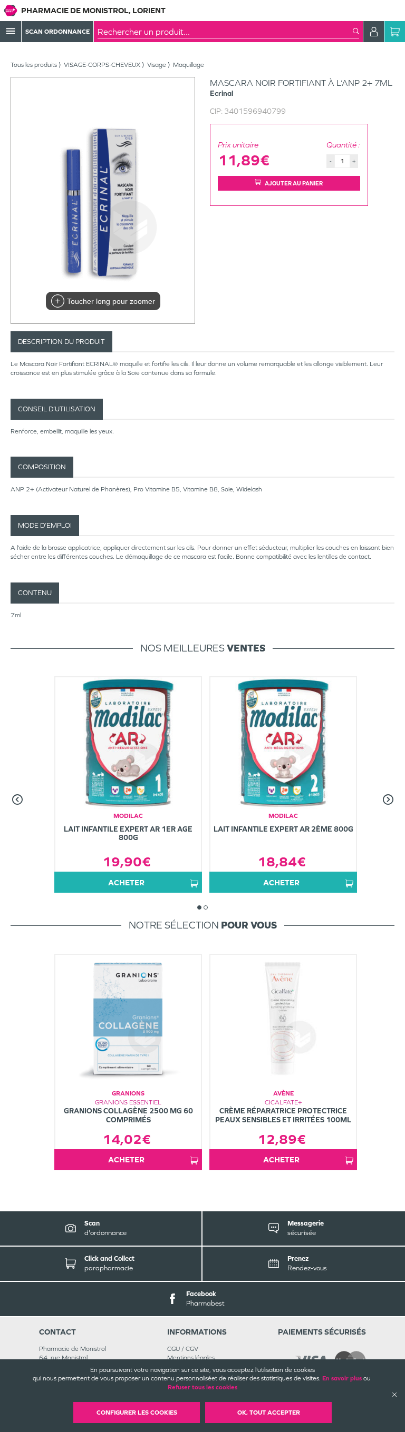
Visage (156, 64)
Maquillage (188, 64)
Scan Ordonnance (57, 31)
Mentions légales (191, 1357)
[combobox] (225, 31)
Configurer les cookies (137, 1412)
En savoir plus (342, 1378)
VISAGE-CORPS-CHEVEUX (102, 64)
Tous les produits (34, 64)
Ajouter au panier (294, 183)
